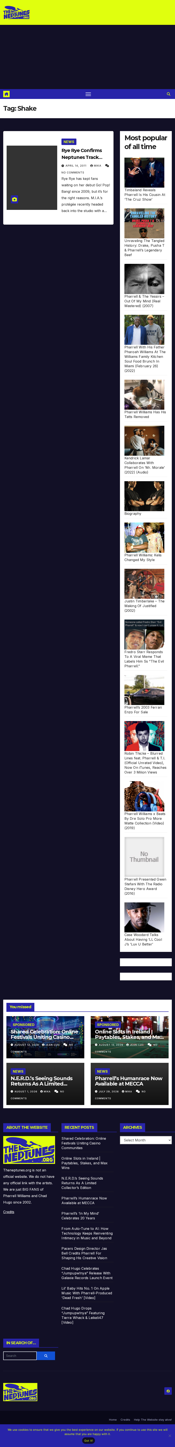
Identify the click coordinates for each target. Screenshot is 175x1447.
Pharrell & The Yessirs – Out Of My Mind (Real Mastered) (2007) (144, 301)
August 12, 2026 (111, 1044)
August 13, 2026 (27, 1044)
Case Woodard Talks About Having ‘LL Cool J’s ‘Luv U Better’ (143, 939)
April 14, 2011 (76, 165)
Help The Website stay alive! (153, 1419)
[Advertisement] (87, 57)
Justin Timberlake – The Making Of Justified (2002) (144, 606)
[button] (168, 94)
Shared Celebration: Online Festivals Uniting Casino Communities (44, 1037)
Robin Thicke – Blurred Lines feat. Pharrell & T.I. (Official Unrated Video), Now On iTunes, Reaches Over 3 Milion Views (145, 762)
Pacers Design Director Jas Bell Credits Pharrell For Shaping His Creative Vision (84, 1253)
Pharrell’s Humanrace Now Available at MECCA (128, 1081)
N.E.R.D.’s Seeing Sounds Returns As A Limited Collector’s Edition (41, 1083)
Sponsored (24, 1025)
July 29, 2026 (109, 1091)
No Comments (72, 172)
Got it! (88, 1440)
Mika (98, 165)
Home (113, 1419)
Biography (132, 513)
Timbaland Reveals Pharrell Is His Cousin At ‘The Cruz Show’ (144, 195)
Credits (8, 1212)
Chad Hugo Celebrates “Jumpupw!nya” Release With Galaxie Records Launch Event (86, 1273)
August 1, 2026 (26, 1091)
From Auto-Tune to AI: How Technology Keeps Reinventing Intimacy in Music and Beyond (87, 1233)
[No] (170, 1436)
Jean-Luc (52, 1044)
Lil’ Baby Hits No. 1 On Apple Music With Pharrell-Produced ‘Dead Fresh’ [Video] (86, 1293)
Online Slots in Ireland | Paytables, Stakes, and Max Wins (129, 1037)
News (69, 142)
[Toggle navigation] (88, 94)
